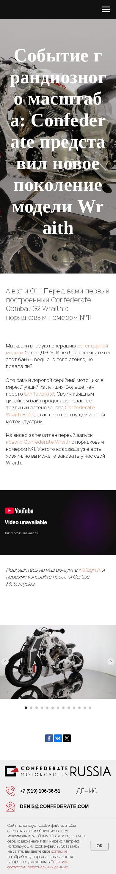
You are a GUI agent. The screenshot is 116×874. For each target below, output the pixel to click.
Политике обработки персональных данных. (38, 864)
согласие (59, 851)
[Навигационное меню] (106, 9)
